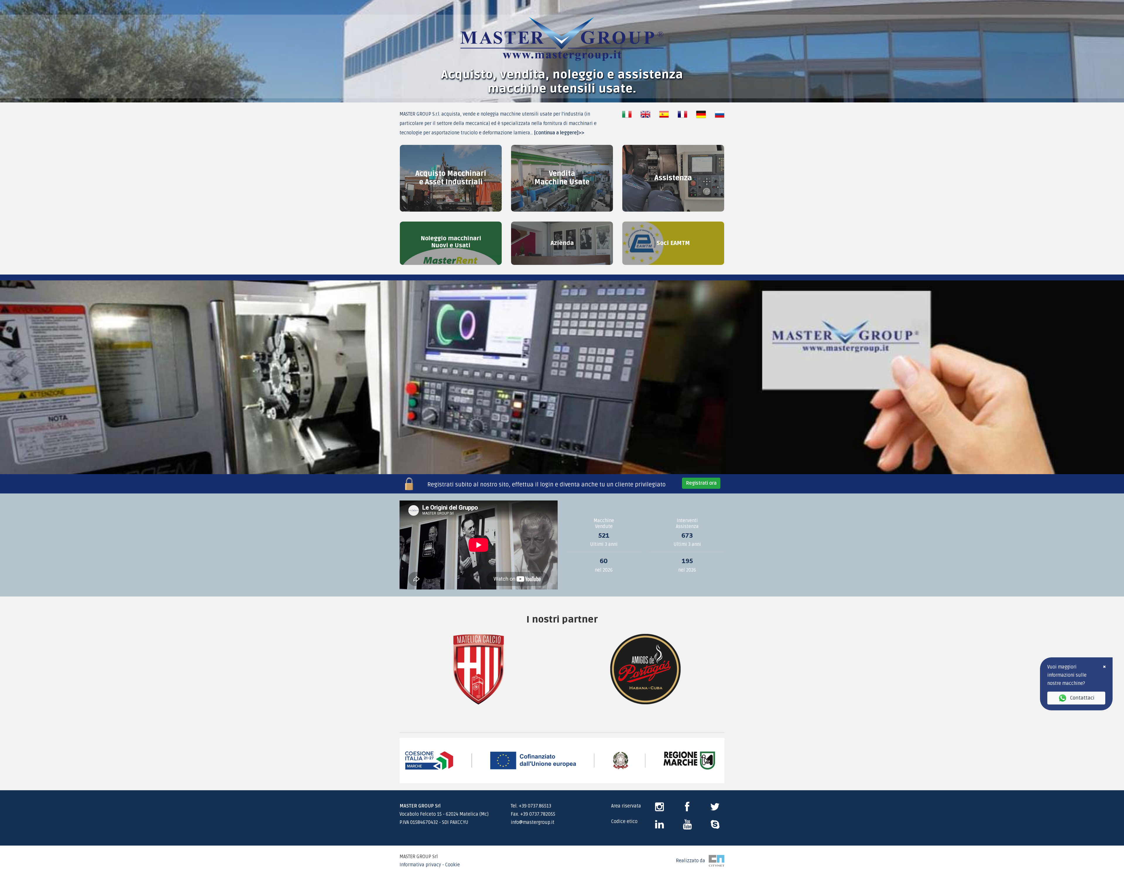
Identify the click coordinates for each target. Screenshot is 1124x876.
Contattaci (1082, 698)
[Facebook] (687, 809)
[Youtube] (687, 826)
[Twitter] (715, 809)
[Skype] (659, 826)
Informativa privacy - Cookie (430, 865)
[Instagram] (659, 809)
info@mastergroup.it (532, 822)
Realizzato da (692, 861)
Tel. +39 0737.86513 (531, 806)
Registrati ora (701, 483)
